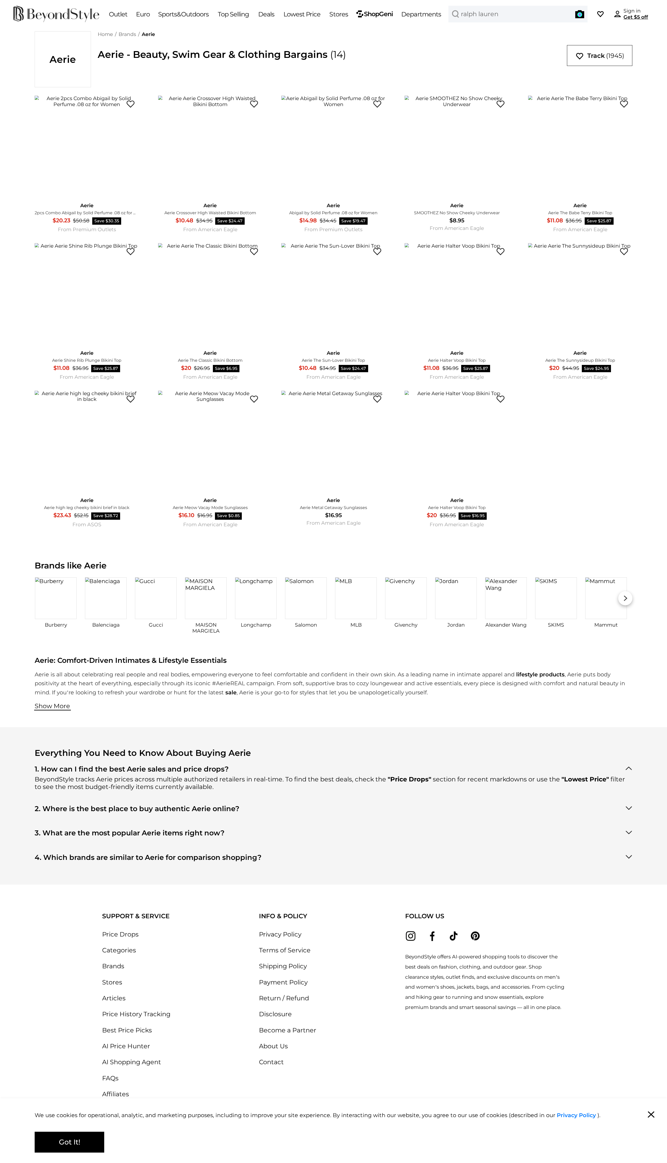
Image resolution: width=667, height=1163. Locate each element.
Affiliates (115, 1094)
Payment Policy (283, 982)
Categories (119, 950)
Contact (271, 1062)
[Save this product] (130, 104)
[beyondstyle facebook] (432, 936)
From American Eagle (210, 229)
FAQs (110, 1078)
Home (105, 34)
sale (231, 692)
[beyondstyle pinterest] (475, 936)
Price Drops (120, 934)
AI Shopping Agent (131, 1062)
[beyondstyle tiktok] (453, 936)
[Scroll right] (625, 598)
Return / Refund (284, 998)
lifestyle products (540, 674)
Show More (52, 706)
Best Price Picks (127, 1030)
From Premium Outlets (87, 229)
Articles (114, 998)
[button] (579, 14)
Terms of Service (285, 950)
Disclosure (275, 1014)
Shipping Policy (283, 966)
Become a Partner (287, 1030)
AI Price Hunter (126, 1046)
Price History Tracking (136, 1014)
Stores (112, 982)
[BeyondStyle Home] (56, 14)
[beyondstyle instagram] (410, 936)
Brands (127, 34)
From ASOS (86, 525)
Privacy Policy (280, 934)
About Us (273, 1046)
